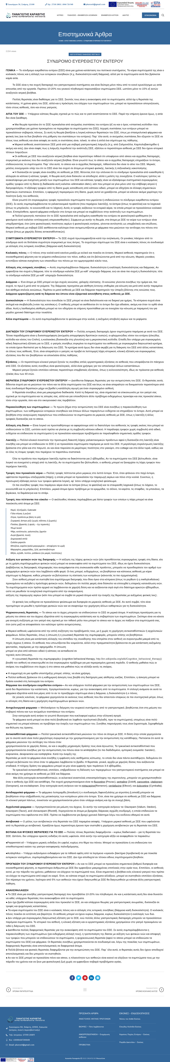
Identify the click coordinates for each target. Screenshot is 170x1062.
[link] (95, 4)
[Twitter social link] (78, 977)
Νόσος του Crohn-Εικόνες (129, 1019)
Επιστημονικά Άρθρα (73, 41)
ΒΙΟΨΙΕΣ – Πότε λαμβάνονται (91, 1027)
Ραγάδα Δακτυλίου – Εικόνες (131, 1042)
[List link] (40, 1034)
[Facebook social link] (72, 977)
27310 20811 (56, 4)
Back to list (85, 990)
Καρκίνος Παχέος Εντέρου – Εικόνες (134, 1034)
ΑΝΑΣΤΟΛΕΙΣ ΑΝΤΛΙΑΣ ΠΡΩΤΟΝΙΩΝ (94, 1019)
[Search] (162, 15)
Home (61, 41)
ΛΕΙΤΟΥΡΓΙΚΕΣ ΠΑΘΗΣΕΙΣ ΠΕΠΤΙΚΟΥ (85, 54)
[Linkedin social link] (91, 977)
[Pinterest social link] (85, 977)
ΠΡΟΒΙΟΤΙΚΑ (84, 1045)
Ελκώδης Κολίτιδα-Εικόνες (130, 1027)
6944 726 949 (68, 4)
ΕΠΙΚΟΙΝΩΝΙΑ (150, 15)
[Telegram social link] (97, 977)
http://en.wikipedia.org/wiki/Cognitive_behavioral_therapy (128, 658)
